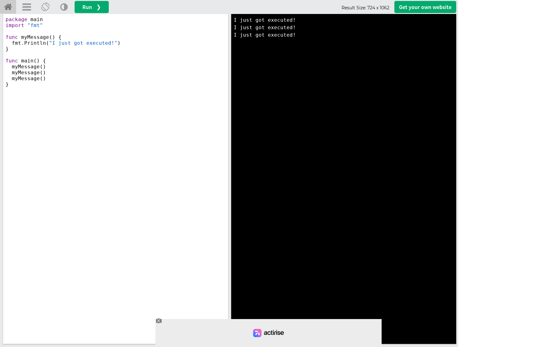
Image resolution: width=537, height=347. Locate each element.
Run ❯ (91, 7)
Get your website (425, 7)
